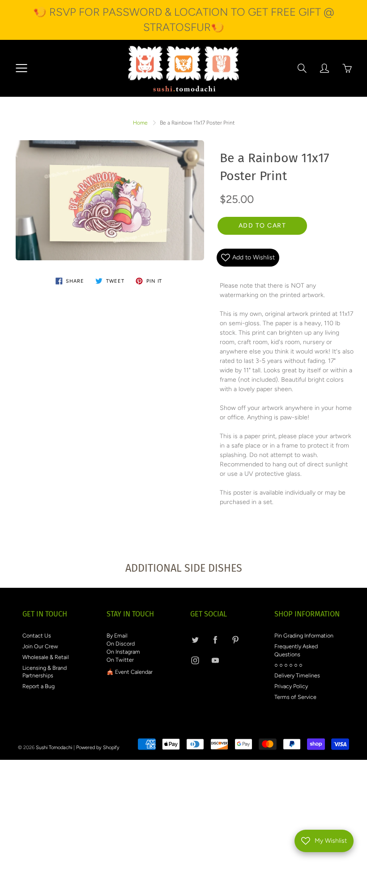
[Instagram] (195, 660)
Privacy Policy (291, 686)
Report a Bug (38, 686)
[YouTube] (215, 660)
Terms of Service (295, 697)
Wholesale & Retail (45, 657)
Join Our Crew (40, 646)
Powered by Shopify (97, 747)
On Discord (121, 643)
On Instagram (123, 651)
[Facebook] (215, 639)
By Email (117, 635)
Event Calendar (134, 671)
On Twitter (120, 659)
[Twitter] (195, 639)
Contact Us (36, 635)
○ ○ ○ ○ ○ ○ (288, 665)
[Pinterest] (235, 639)
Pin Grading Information (303, 635)
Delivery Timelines (297, 675)
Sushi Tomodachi (54, 747)
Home (140, 123)
